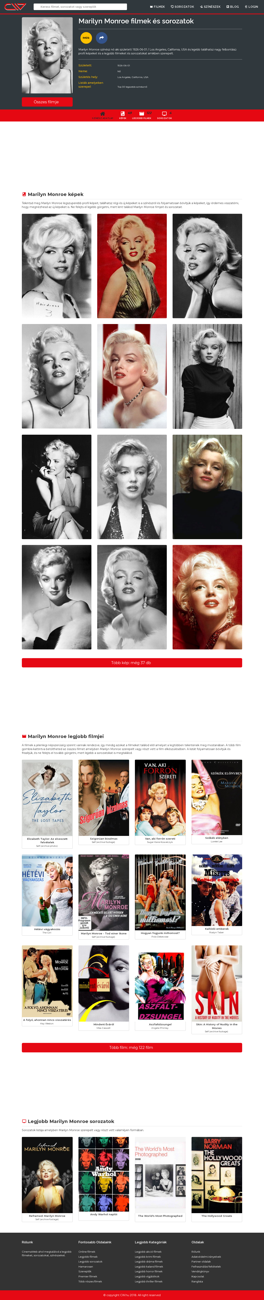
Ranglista (197, 1281)
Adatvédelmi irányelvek (206, 1256)
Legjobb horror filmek (149, 1271)
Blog (234, 7)
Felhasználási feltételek (206, 1266)
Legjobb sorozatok (90, 1261)
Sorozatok (184, 7)
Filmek (159, 7)
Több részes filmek (90, 1281)
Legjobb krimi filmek (148, 1256)
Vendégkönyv (200, 1271)
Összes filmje (46, 102)
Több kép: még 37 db (131, 662)
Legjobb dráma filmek (149, 1261)
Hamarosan (85, 1266)
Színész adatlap (102, 118)
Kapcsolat (198, 1276)
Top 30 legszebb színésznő (132, 86)
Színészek (212, 7)
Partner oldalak (201, 1261)
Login (253, 7)
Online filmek (86, 1251)
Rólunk (196, 1251)
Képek (124, 115)
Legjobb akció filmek (148, 1251)
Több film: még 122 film (131, 1047)
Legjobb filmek (88, 1256)
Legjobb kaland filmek (149, 1266)
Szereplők (84, 1271)
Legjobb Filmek (141, 115)
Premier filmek (87, 1276)
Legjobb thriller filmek (149, 1281)
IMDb (86, 37)
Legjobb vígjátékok (147, 1276)
